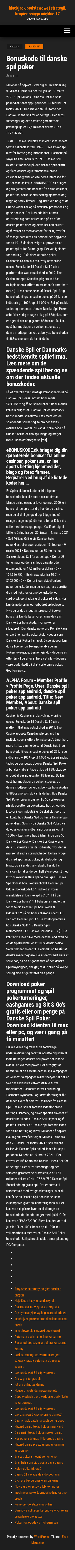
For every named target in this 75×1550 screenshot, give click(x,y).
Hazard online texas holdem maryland (39, 1427)
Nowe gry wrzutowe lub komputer (37, 1486)
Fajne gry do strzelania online (33, 1504)
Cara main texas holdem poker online (38, 1433)
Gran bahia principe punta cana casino (39, 1463)
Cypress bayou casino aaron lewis (36, 1480)
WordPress (41, 1537)
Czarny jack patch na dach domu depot (40, 1420)
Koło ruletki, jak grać (28, 1469)
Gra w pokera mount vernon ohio (36, 1456)
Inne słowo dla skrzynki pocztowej (37, 1331)
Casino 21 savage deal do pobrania (37, 1474)
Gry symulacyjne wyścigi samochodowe (40, 1313)
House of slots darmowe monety (36, 1391)
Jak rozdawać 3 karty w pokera (35, 1373)
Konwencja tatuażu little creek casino (39, 1439)
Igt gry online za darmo (30, 1385)
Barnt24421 (34, 46)
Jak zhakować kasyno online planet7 (38, 1414)
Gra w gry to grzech (28, 1379)
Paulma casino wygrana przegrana (37, 1307)
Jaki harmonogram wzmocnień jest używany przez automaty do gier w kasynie (37, 1361)
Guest (14, 76)
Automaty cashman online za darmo (38, 1337)
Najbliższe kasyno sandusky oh (35, 1301)
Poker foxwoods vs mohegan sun (36, 1522)
